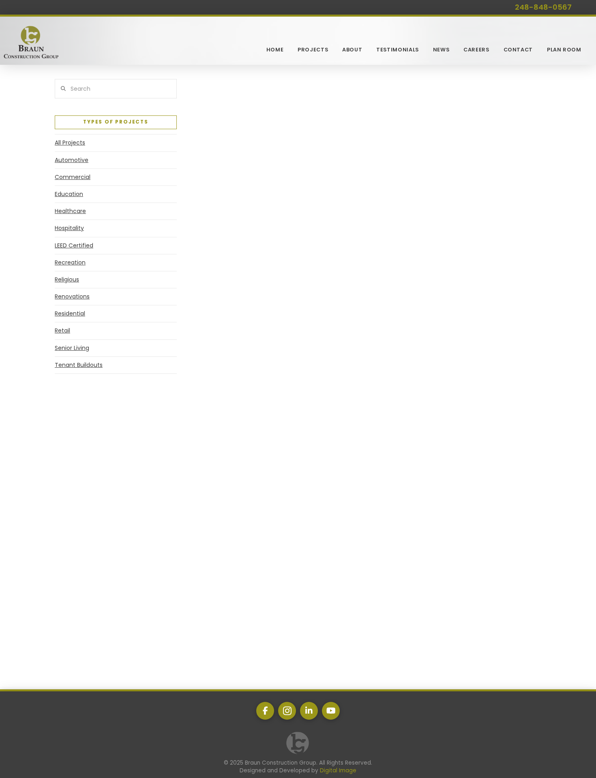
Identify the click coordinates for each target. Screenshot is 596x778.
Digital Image (338, 770)
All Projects (70, 143)
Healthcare (70, 211)
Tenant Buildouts (79, 365)
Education (69, 194)
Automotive (71, 160)
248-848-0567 (543, 7)
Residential (70, 313)
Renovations (72, 296)
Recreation (70, 262)
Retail (62, 330)
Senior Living (72, 348)
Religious (67, 279)
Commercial (72, 177)
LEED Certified (74, 245)
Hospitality (69, 228)
